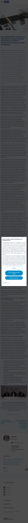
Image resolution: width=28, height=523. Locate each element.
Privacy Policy (20, 264)
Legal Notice (5, 282)
